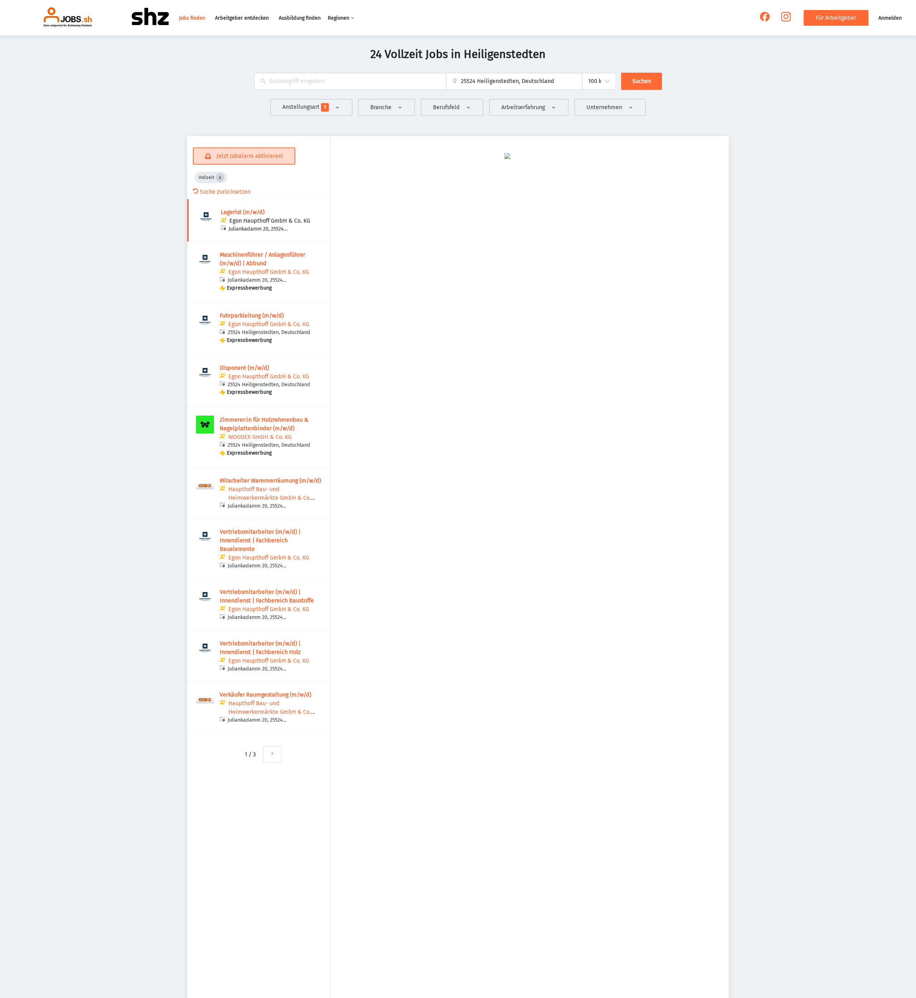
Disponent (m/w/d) (244, 367)
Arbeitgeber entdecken (242, 18)
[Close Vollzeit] (220, 177)
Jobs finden (192, 18)
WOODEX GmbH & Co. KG (260, 436)
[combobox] (350, 81)
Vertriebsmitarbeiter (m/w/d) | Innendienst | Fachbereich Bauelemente (260, 540)
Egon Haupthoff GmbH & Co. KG (269, 220)
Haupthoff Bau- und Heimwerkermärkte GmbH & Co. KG (269, 498)
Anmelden (890, 18)
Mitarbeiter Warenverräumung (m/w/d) (270, 480)
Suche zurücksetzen (225, 191)
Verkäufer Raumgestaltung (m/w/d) (265, 694)
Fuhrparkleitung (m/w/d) (252, 315)
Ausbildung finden (300, 18)
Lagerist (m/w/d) (242, 212)
